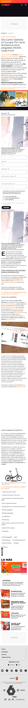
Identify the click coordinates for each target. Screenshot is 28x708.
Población (4, 169)
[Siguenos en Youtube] (2, 671)
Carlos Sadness (6, 55)
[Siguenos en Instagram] (11, 671)
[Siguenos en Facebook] (16, 671)
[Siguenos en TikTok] (7, 671)
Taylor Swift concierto (7, 1)
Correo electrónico (7, 183)
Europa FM (4, 33)
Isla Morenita (16, 309)
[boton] (20, 649)
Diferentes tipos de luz (9, 75)
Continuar (6, 207)
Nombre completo (7, 154)
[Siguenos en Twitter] (21, 671)
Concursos (10, 33)
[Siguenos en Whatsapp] (25, 671)
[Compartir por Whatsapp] (2, 555)
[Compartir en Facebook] (2, 549)
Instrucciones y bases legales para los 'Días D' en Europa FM (13, 88)
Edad (3, 161)
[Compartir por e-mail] (2, 553)
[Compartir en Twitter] (2, 551)
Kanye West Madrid (6, 2)
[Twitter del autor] (8, 113)
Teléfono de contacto (8, 176)
